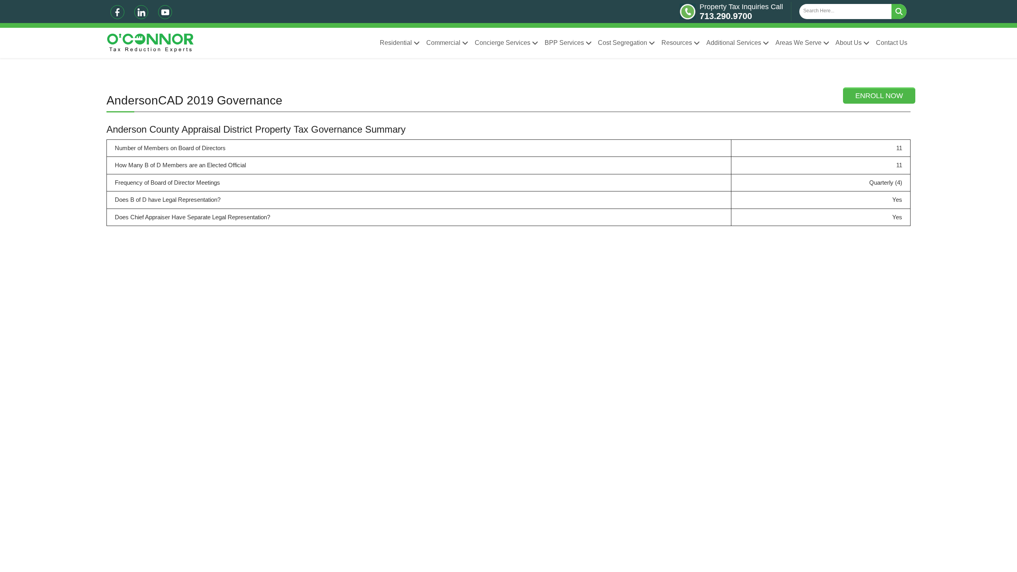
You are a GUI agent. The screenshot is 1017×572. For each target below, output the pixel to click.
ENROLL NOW (879, 96)
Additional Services (733, 42)
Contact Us (891, 42)
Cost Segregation (622, 42)
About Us (848, 42)
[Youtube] (165, 12)
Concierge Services (502, 42)
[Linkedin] (141, 12)
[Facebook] (117, 12)
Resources (676, 42)
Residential (396, 42)
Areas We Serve (798, 42)
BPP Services (564, 42)
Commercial (443, 42)
